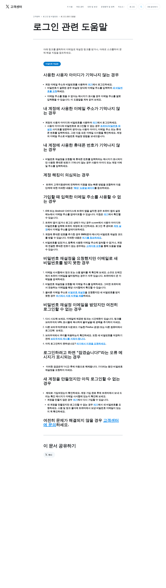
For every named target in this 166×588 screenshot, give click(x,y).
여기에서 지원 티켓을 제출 (69, 295)
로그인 (132, 7)
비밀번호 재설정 (52, 64)
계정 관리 (80, 7)
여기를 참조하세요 (91, 237)
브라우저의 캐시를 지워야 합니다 (68, 338)
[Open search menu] (141, 7)
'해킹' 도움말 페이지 (83, 187)
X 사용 (70, 7)
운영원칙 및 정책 (107, 7)
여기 (90, 84)
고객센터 (36, 16)
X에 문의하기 (153, 7)
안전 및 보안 (92, 7)
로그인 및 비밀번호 (50, 16)
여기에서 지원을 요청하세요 (91, 343)
